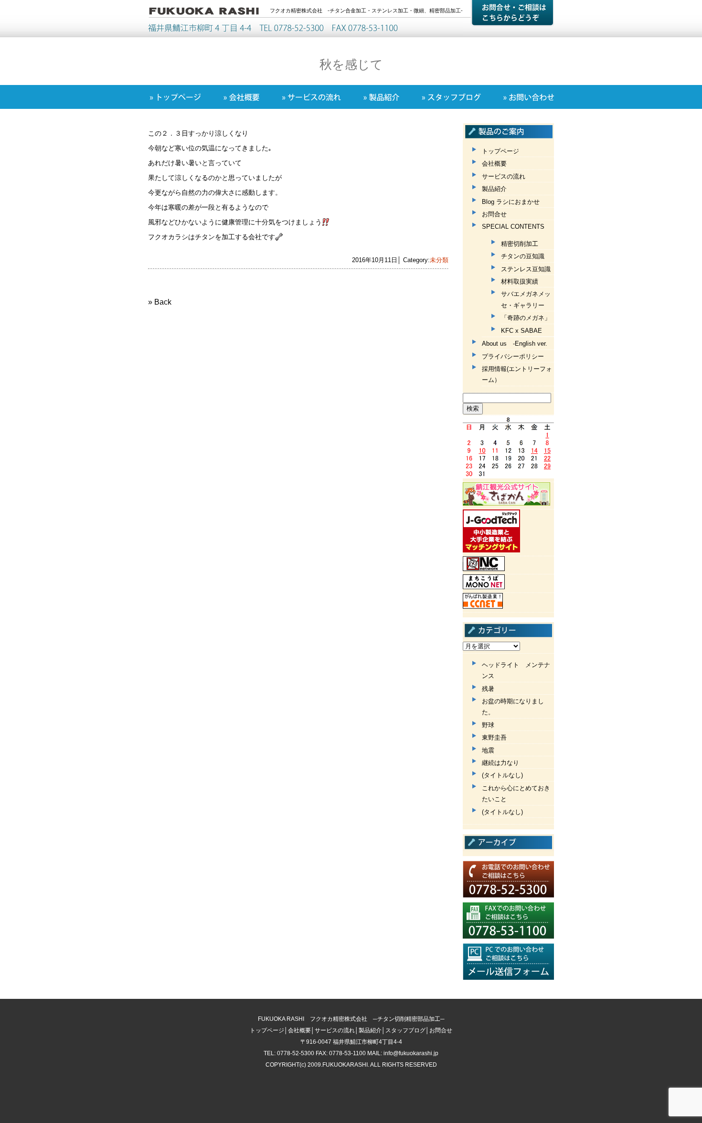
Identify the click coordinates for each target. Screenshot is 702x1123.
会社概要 (494, 163)
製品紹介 (494, 188)
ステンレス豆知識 (526, 269)
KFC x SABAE (521, 330)
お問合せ (494, 214)
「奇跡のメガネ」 (526, 317)
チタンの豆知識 (522, 256)
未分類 (439, 260)
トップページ (500, 151)
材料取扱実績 (519, 281)
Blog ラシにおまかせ (511, 201)
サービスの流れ (503, 176)
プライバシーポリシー (513, 356)
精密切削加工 (519, 243)
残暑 (488, 688)
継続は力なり (500, 762)
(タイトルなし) (502, 775)
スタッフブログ (405, 1030)
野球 (488, 725)
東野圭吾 (494, 737)
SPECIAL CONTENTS (513, 226)
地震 (488, 750)
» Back (159, 302)
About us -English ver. (514, 343)
